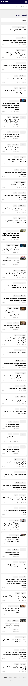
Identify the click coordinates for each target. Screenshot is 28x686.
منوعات (10, 606)
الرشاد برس (16, 421)
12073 (24, 680)
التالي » (11, 680)
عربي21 (23, 37)
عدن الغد (22, 637)
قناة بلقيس (22, 350)
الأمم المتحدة (15, 620)
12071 (10, 677)
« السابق (24, 677)
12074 (19, 680)
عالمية (14, 27)
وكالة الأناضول (21, 192)
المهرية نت (22, 182)
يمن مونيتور (22, 75)
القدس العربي (22, 270)
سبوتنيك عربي (15, 230)
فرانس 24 (22, 157)
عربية (18, 37)
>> (15, 680)
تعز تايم (23, 593)
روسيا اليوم (16, 308)
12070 (15, 677)
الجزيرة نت (22, 385)
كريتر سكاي (22, 459)
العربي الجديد (15, 117)
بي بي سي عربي (21, 27)
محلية (16, 75)
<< (19, 677)
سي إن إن (16, 100)
